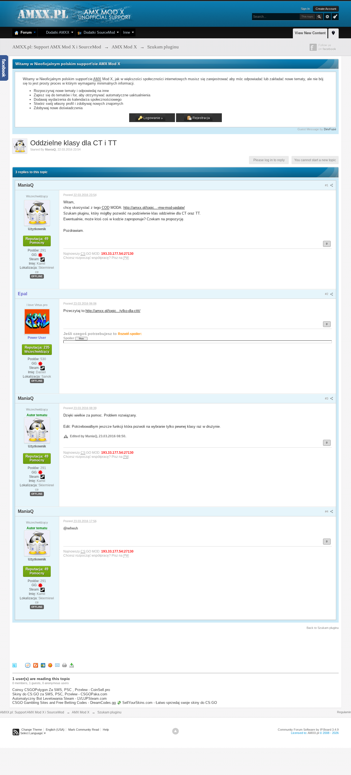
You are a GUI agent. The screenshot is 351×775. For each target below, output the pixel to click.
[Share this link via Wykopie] (27, 665)
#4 (327, 511)
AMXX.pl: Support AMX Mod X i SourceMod (32, 712)
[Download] (71, 665)
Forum (25, 32)
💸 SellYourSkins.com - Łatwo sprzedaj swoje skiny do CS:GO (167, 703)
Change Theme (31, 729)
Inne (126, 32)
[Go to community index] (73, 13)
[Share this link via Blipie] (35, 665)
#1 (327, 185)
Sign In (305, 8)
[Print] (64, 665)
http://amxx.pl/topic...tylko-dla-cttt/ (113, 311)
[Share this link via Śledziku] (43, 665)
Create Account (326, 8)
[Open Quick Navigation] (333, 32)
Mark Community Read (83, 729)
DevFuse (330, 129)
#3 (327, 398)
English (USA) (55, 729)
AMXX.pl (313, 732)
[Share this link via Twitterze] (14, 665)
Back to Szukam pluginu (323, 627)
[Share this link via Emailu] (57, 665)
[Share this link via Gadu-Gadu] (50, 665)
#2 (327, 294)
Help (106, 729)
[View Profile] (37, 213)
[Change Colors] (334, 16)
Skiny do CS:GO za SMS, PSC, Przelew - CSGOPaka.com (59, 694)
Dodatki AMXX (56, 32)
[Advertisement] (112, 645)
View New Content (310, 33)
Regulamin (344, 712)
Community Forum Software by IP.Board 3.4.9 (308, 729)
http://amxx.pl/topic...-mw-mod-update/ (154, 208)
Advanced (327, 16)
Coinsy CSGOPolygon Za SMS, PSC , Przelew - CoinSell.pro (61, 690)
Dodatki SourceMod (98, 32)
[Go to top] (175, 731)
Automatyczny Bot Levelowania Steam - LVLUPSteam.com (59, 698)
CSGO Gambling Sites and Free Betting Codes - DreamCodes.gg (64, 703)
